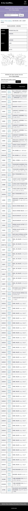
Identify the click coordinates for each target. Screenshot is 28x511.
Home (2, 20)
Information (16, 504)
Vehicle (3, 504)
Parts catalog (8, 20)
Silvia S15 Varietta (9, 3)
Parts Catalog (15, 9)
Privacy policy (23, 504)
